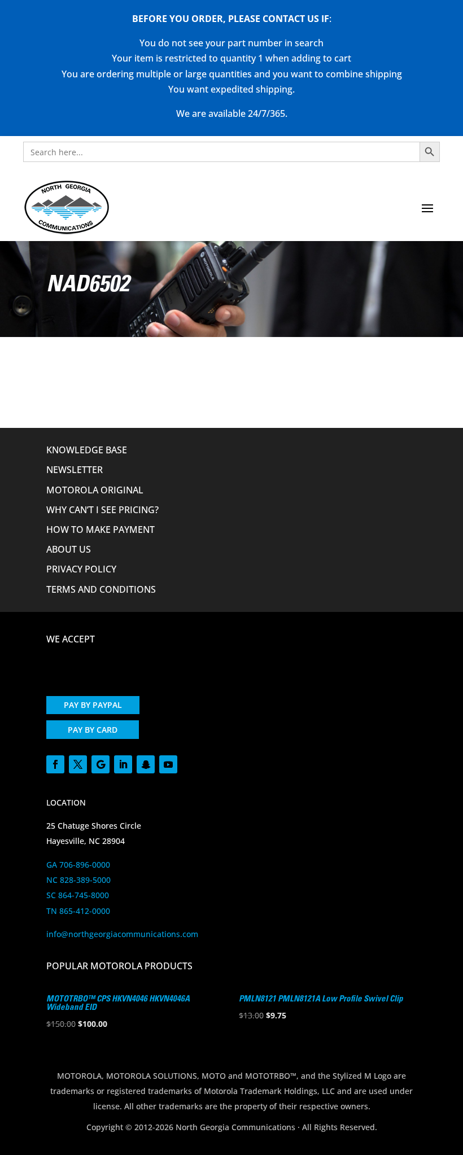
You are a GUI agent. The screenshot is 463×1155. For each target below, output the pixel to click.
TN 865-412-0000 (78, 910)
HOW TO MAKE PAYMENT (100, 529)
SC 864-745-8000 (77, 895)
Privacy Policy (81, 569)
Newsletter (74, 469)
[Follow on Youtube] (168, 764)
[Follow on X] (78, 764)
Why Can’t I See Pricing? (102, 510)
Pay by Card (92, 729)
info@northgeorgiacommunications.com (122, 934)
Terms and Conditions (101, 589)
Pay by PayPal (93, 704)
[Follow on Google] (100, 764)
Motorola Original (94, 490)
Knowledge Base (86, 450)
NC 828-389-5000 (78, 879)
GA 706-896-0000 (78, 864)
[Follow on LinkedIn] (123, 764)
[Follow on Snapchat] (146, 764)
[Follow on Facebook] (55, 764)
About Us (68, 549)
